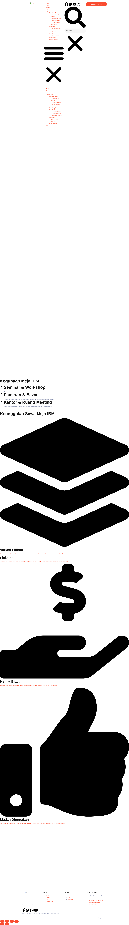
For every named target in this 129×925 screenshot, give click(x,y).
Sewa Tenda (52, 26)
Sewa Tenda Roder (56, 28)
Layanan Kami (49, 11)
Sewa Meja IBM (56, 20)
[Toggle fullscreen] (7, 921)
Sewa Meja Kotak (56, 18)
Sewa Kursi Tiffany (56, 14)
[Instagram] (78, 4)
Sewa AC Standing (53, 39)
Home (47, 3)
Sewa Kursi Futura (53, 13)
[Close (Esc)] (16, 921)
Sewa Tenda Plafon (57, 30)
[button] (53, 64)
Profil (47, 5)
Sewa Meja (52, 16)
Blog (47, 41)
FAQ (47, 9)
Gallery (48, 7)
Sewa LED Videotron (54, 35)
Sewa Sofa (51, 33)
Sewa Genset (52, 37)
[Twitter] (28, 910)
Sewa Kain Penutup (57, 32)
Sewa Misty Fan (53, 24)
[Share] (12, 921)
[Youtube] (36, 910)
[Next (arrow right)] (7, 924)
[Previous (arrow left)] (2, 924)
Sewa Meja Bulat (56, 22)
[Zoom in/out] (2, 921)
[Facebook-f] (24, 910)
